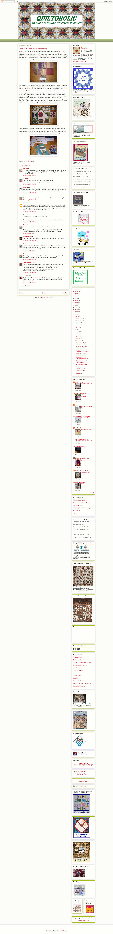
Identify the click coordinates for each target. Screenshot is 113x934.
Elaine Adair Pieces (80, 393)
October (78, 322)
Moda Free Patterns (78, 673)
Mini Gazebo (76, 510)
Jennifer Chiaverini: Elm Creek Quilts (82, 662)
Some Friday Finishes (86, 460)
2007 (76, 316)
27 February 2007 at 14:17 (29, 259)
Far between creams (81, 364)
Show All (92, 492)
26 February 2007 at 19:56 (29, 211)
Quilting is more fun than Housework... (82, 458)
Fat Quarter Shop (77, 660)
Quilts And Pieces (27, 262)
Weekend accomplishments (81, 367)
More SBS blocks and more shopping (81, 347)
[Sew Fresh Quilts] (83, 244)
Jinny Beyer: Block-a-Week (80, 665)
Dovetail (75, 513)
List (77, 764)
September (79, 325)
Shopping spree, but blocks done (81, 361)
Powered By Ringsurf (83, 781)
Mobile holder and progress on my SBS (82, 358)
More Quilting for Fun (80, 771)
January (78, 373)
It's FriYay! (83, 448)
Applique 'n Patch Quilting (82, 470)
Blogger (65, 930)
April (77, 336)
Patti (24, 225)
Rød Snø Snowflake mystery (80, 500)
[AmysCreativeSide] (83, 920)
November (79, 320)
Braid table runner (78, 505)
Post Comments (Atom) (47, 297)
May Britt (25, 168)
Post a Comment (26, 286)
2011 (76, 307)
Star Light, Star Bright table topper (82, 508)
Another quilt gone (85, 472)
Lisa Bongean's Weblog (81, 439)
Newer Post (22, 293)
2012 (76, 305)
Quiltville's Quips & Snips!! (82, 416)
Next (86, 764)
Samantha (25, 275)
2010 (76, 309)
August (78, 327)
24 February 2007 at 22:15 (29, 175)
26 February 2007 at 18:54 (29, 200)
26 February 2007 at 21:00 (29, 221)
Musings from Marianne (81, 428)
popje (82, 483)
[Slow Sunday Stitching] (83, 223)
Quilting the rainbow (86, 429)
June (77, 331)
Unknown (25, 203)
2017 (76, 293)
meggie (25, 178)
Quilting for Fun (83, 763)
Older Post (65, 293)
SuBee (24, 187)
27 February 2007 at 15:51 (29, 272)
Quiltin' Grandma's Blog (81, 446)
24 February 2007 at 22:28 (29, 184)
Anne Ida (84, 48)
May (77, 334)
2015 (76, 298)
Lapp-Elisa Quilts (77, 667)
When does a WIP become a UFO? (81, 343)
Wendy (25, 196)
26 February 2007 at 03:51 (29, 192)
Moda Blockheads (78, 670)
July (77, 329)
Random (90, 764)
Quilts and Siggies (80, 482)
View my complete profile (79, 61)
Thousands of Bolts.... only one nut (82, 683)
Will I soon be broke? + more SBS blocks (82, 354)
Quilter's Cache (77, 675)
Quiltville (75, 678)
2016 (76, 296)
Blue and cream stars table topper (82, 502)
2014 (76, 300)
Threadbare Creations (79, 686)
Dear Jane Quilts (77, 657)
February (79, 340)
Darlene (25, 254)
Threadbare (78, 405)
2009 (76, 311)
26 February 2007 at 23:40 (29, 233)
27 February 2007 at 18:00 (29, 282)
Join (74, 764)
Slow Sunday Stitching (86, 383)
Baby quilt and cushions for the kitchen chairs (82, 350)
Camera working (80, 370)
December (79, 318)
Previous (81, 764)
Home (21, 40)
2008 (76, 314)
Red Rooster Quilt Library (80, 680)
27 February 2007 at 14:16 (29, 250)
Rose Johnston (27, 236)
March (78, 338)
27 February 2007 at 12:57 (29, 240)
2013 (76, 302)
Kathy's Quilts (79, 382)
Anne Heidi (26, 243)
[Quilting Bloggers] (79, 786)
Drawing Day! (84, 417)
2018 (76, 291)
